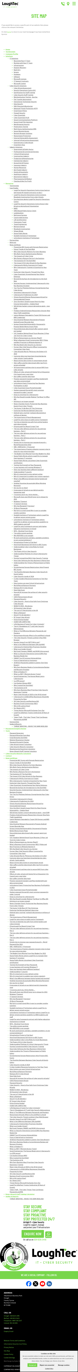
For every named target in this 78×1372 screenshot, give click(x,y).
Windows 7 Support (20, 501)
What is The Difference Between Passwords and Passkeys (29, 1112)
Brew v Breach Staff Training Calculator (23, 751)
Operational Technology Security (25, 102)
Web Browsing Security (22, 124)
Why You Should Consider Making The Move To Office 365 (29, 899)
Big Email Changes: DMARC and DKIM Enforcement (31, 651)
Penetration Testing (21, 127)
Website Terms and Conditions (14, 1340)
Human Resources (20, 167)
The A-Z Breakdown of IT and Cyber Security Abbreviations (30, 1110)
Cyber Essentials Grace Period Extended (27, 388)
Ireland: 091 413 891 (11, 1323)
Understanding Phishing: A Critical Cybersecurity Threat (29, 1044)
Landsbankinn (18, 213)
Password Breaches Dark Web (20, 735)
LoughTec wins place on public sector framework (31, 420)
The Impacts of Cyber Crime (23, 256)
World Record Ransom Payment (25, 585)
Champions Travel (20, 222)
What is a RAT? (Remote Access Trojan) (27, 674)
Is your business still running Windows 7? (28, 467)
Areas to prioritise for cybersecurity (26, 395)
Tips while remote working (23, 533)
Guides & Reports (16, 724)
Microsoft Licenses (20, 79)
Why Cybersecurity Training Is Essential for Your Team (28, 781)
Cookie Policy (49, 1368)
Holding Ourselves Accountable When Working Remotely (29, 981)
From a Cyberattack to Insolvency (25, 660)
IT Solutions (14, 58)
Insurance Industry (20, 165)
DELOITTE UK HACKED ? (22, 615)
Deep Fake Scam (19, 590)
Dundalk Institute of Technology (25, 236)
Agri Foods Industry (20, 170)
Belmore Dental (19, 227)
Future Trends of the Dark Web (24, 249)
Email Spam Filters (20, 111)
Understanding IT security (23, 472)
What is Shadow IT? (20, 672)
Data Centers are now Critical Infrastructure (29, 583)
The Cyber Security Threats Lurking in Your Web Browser (29, 1117)
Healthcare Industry (21, 174)
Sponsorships (14, 722)
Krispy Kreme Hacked (21, 619)
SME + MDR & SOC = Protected (24, 447)
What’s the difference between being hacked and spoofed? (30, 978)
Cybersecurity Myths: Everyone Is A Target (28, 265)
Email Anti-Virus (19, 145)
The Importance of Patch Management (27, 417)
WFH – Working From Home (23, 531)
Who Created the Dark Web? (23, 685)
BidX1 (16, 208)
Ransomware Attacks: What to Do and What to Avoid (32, 635)
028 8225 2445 (40, 1239)
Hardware (17, 74)
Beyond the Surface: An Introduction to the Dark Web (28, 788)
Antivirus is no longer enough (24, 401)
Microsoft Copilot (20, 83)
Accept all (32, 1365)
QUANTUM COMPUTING (22, 622)
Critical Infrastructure (21, 154)
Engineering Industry (21, 161)
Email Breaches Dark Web (18, 738)
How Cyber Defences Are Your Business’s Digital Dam (32, 560)
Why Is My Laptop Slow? (22, 706)
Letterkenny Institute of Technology (26, 238)
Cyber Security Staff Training (23, 95)
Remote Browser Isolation (23, 133)
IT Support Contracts (21, 81)
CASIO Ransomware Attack (23, 597)
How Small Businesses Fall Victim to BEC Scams (30, 545)
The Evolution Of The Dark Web (25, 261)
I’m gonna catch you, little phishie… (26, 495)
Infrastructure (19, 65)
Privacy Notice (9, 1347)
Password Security (20, 599)
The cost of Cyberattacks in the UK (26, 610)
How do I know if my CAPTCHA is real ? (27, 642)
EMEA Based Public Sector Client (25, 211)
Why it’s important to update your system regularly (31, 476)
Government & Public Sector (23, 149)
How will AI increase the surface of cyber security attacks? (30, 1078)
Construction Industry (21, 156)
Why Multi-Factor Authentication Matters (28, 254)
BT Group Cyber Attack (22, 617)
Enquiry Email (8, 1331)
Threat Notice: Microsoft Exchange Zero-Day (29, 710)
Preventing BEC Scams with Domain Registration (31, 247)
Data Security (18, 104)
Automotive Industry (21, 177)
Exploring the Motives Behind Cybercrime (28, 411)
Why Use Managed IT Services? (24, 506)
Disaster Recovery (20, 68)
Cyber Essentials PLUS (21, 118)
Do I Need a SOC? (19, 708)
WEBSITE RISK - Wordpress (23, 606)
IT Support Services (20, 504)
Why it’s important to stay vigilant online (28, 474)
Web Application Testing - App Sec (25, 97)
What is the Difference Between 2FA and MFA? (29, 644)
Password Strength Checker (19, 742)
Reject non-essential (47, 1365)
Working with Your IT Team (23, 63)
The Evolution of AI (20, 688)
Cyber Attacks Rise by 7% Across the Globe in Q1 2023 (28, 856)
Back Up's (17, 70)
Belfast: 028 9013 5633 (12, 1318)
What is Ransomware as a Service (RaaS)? (28, 338)
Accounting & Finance (21, 163)
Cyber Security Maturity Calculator (21, 747)
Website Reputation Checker (20, 740)
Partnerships (14, 240)
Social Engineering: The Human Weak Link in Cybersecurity (30, 1151)
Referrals (13, 242)
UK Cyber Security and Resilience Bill (26, 701)
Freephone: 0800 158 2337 (13, 1321)
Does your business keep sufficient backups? (29, 470)
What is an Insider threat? (23, 649)
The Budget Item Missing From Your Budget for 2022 (32, 454)
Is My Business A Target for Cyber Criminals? (29, 624)
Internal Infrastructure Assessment (26, 140)
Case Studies (14, 188)
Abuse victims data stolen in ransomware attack (30, 361)
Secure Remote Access (21, 131)
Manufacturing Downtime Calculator (22, 749)
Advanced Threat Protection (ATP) (26, 108)
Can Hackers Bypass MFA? (22, 683)
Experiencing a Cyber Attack (23, 143)
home (9, 32)
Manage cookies (63, 1365)
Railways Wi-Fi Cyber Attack (23, 588)
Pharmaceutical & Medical (23, 179)
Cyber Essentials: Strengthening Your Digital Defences (28, 785)
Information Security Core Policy (15, 1344)
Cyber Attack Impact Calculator (21, 744)
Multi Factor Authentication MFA (25, 129)
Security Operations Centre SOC (25, 90)
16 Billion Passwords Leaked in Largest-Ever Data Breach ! (30, 1140)
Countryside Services (21, 217)
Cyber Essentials (19, 115)
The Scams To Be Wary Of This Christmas (28, 408)
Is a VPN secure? (19, 681)
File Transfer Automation (22, 99)
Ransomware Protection (22, 136)
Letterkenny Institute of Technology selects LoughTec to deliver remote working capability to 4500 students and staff (31, 522)
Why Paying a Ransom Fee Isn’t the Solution (29, 258)
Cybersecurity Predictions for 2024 (25, 295)
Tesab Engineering (20, 224)
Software (17, 77)
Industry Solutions (16, 147)
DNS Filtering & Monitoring (23, 106)
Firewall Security (19, 113)
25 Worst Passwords (21, 508)
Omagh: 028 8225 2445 (12, 1316)
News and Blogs (15, 245)
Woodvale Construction (22, 229)
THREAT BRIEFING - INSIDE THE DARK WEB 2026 (31, 726)
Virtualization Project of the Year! (25, 542)
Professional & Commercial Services (26, 152)
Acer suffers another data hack (24, 376)
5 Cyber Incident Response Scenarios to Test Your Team (29, 1067)
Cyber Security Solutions (18, 86)
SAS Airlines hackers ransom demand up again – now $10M (29, 813)
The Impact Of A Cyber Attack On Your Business (30, 263)
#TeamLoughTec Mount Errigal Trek (26, 426)
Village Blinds (18, 231)
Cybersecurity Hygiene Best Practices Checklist (30, 647)
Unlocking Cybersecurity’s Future (25, 292)
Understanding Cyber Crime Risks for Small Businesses (28, 1040)
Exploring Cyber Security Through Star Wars (29, 272)
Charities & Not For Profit (23, 181)
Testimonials (14, 186)
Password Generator (17, 733)
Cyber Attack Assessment (22, 88)
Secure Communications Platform (25, 120)
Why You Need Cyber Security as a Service (27, 345)
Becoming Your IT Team (22, 61)
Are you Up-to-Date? (21, 488)
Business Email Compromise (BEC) (26, 703)
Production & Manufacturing (23, 158)
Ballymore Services (20, 215)
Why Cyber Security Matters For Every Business (30, 252)
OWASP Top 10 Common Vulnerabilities (27, 658)
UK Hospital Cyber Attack (22, 608)
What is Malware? (20, 613)
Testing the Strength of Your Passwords (27, 465)
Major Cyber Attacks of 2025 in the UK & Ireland (30, 694)
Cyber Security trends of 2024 (24, 576)
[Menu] (74, 4)
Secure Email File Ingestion (23, 122)
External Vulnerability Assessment (26, 138)
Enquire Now (32, 1234)
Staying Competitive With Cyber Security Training (31, 558)
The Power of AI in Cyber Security (25, 551)
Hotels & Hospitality (21, 172)
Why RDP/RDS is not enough (23, 535)
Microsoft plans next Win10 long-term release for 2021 (28, 992)
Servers (16, 72)
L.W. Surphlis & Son (20, 220)
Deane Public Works (20, 233)
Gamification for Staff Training (24, 93)
